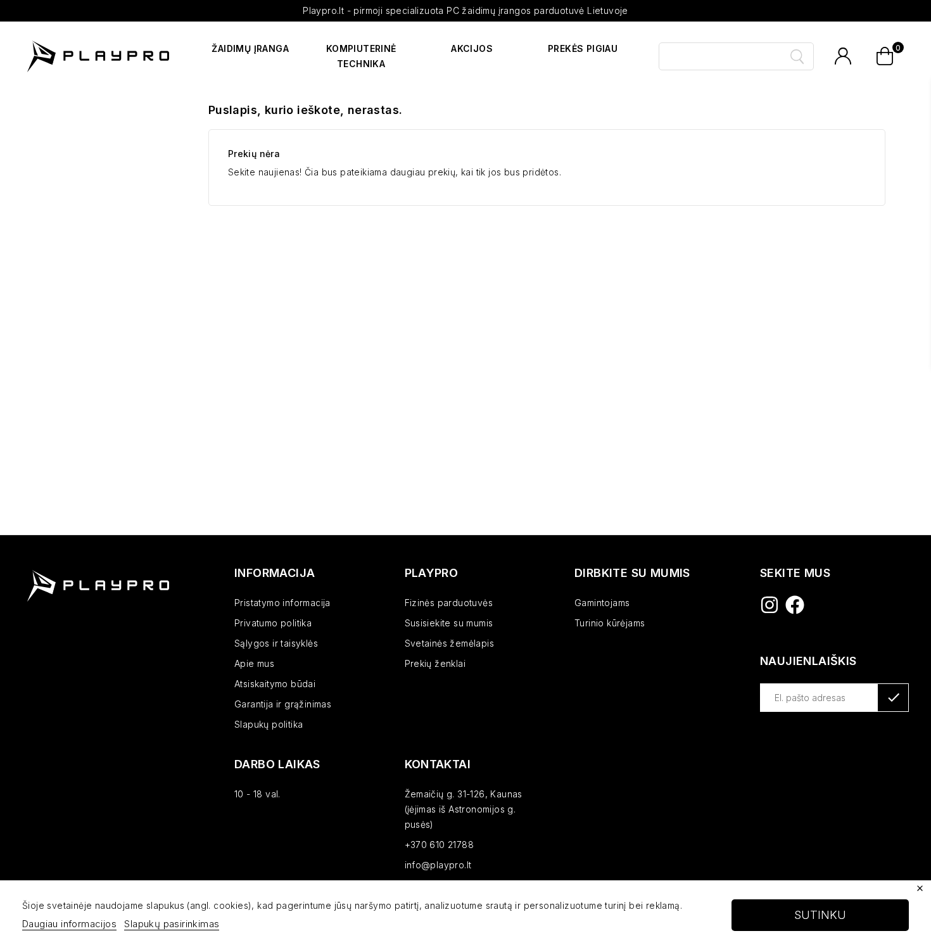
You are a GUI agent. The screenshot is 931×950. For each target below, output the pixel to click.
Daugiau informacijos (69, 924)
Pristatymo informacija (282, 602)
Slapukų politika (268, 724)
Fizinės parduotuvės (449, 602)
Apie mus (254, 663)
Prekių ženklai (435, 663)
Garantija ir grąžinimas (282, 704)
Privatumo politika (273, 623)
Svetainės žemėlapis (450, 643)
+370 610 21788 (439, 844)
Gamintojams (602, 602)
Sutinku (820, 915)
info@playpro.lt (438, 864)
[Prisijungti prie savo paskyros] (843, 56)
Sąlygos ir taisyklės (276, 643)
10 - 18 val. (257, 793)
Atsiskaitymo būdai (274, 683)
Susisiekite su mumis (449, 623)
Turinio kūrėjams (609, 623)
